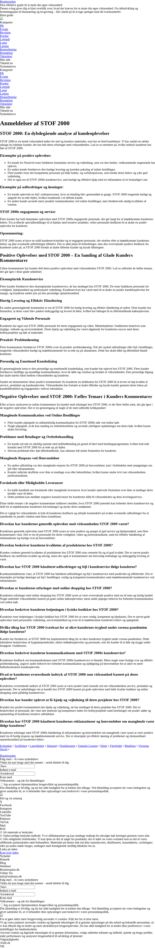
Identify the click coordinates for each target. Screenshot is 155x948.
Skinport (52, 745)
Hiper (103, 745)
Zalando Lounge (88, 745)
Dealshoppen (67, 745)
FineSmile (116, 745)
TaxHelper (20, 745)
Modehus (130, 745)
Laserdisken (37, 745)
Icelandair (6, 745)
